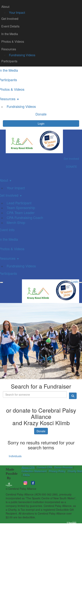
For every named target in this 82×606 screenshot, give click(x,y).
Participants (9, 61)
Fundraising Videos (22, 55)
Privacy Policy (57, 471)
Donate (41, 431)
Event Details (10, 26)
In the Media (9, 34)
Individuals (15, 456)
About (5, 6)
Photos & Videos (12, 41)
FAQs (26, 475)
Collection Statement (34, 471)
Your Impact (17, 12)
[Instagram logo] (25, 482)
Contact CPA (44, 467)
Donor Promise (63, 467)
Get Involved (9, 18)
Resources (8, 49)
